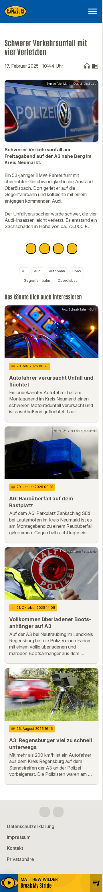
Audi (37, 271)
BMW (76, 271)
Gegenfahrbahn (37, 280)
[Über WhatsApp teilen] (58, 248)
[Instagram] (58, 811)
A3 (24, 271)
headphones (87, 66)
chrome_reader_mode (95, 66)
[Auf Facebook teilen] (30, 248)
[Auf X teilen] (44, 248)
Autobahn (57, 271)
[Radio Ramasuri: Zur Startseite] (45, 11)
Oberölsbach (69, 280)
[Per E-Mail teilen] (72, 248)
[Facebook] (44, 811)
